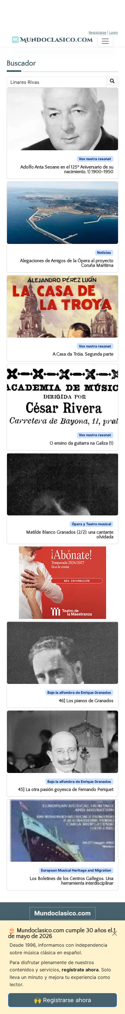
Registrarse (97, 32)
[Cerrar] (114, 933)
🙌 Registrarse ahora (62, 1000)
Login (113, 32)
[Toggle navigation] (105, 41)
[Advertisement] (62, 14)
